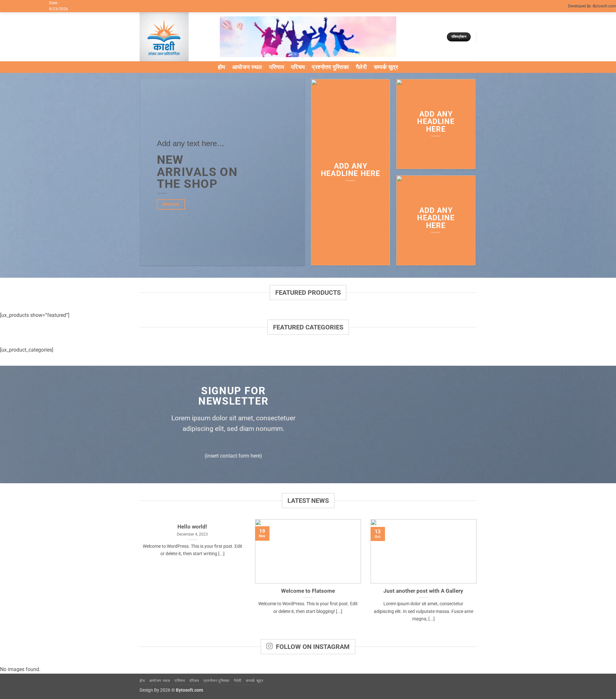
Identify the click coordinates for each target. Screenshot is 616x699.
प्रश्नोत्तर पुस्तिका (330, 67)
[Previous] (138, 579)
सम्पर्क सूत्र (386, 67)
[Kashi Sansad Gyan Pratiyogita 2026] (175, 36)
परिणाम (276, 67)
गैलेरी (361, 67)
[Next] (478, 579)
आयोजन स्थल (247, 67)
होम (221, 67)
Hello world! (192, 527)
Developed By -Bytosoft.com (592, 6)
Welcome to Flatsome (308, 591)
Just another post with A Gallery (423, 591)
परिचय (298, 67)
